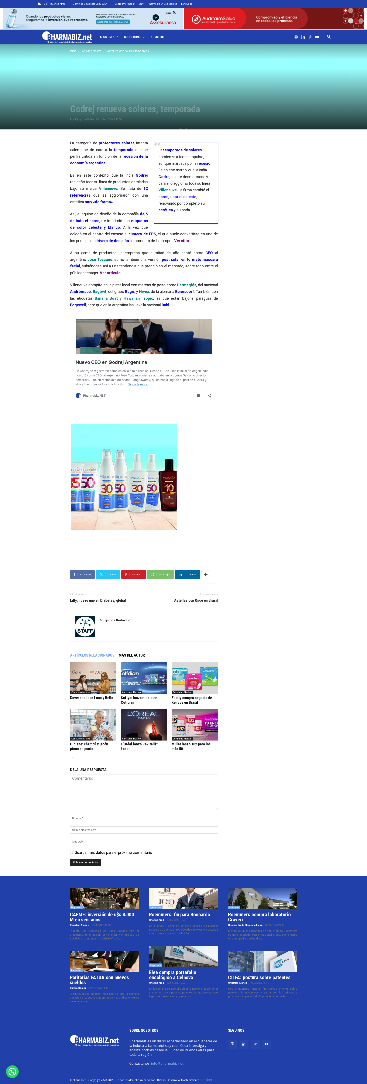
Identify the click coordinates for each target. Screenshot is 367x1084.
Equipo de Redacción (87, 119)
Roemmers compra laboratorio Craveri (259, 917)
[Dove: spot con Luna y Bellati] (93, 678)
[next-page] (79, 757)
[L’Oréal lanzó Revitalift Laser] (144, 725)
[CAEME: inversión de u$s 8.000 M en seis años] (104, 898)
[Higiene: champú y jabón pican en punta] (93, 725)
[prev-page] (72, 757)
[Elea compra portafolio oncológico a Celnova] (183, 956)
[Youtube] (317, 37)
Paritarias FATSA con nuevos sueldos (99, 980)
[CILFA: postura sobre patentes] (262, 961)
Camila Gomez (78, 988)
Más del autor (132, 655)
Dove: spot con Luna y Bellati (93, 697)
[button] (329, 37)
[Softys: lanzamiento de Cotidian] (144, 678)
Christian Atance (79, 925)
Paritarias (76, 970)
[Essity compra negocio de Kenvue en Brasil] (195, 678)
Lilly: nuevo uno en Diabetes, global (98, 600)
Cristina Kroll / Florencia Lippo (245, 925)
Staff (141, 4)
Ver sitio (181, 240)
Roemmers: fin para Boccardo (179, 915)
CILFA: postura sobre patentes (259, 977)
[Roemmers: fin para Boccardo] (183, 898)
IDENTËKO (206, 1080)
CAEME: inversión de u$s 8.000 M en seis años (102, 917)
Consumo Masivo (90, 51)
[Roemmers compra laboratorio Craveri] (262, 898)
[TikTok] (310, 37)
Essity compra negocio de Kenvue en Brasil (192, 700)
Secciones (107, 37)
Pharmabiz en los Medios (162, 4)
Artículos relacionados (92, 655)
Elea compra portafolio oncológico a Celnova (172, 974)
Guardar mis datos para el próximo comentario (113, 852)
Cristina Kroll (156, 920)
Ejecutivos (155, 907)
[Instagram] (296, 37)
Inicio (73, 51)
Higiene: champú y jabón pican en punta (89, 746)
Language (186, 4)
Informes (234, 907)
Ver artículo (110, 273)
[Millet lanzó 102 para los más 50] (195, 725)
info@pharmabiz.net (167, 1063)
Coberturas (132, 37)
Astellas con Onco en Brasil (196, 600)
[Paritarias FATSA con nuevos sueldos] (104, 961)
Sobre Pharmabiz (124, 4)
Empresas (76, 907)
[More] (205, 574)
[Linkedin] (303, 37)
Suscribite (158, 37)
